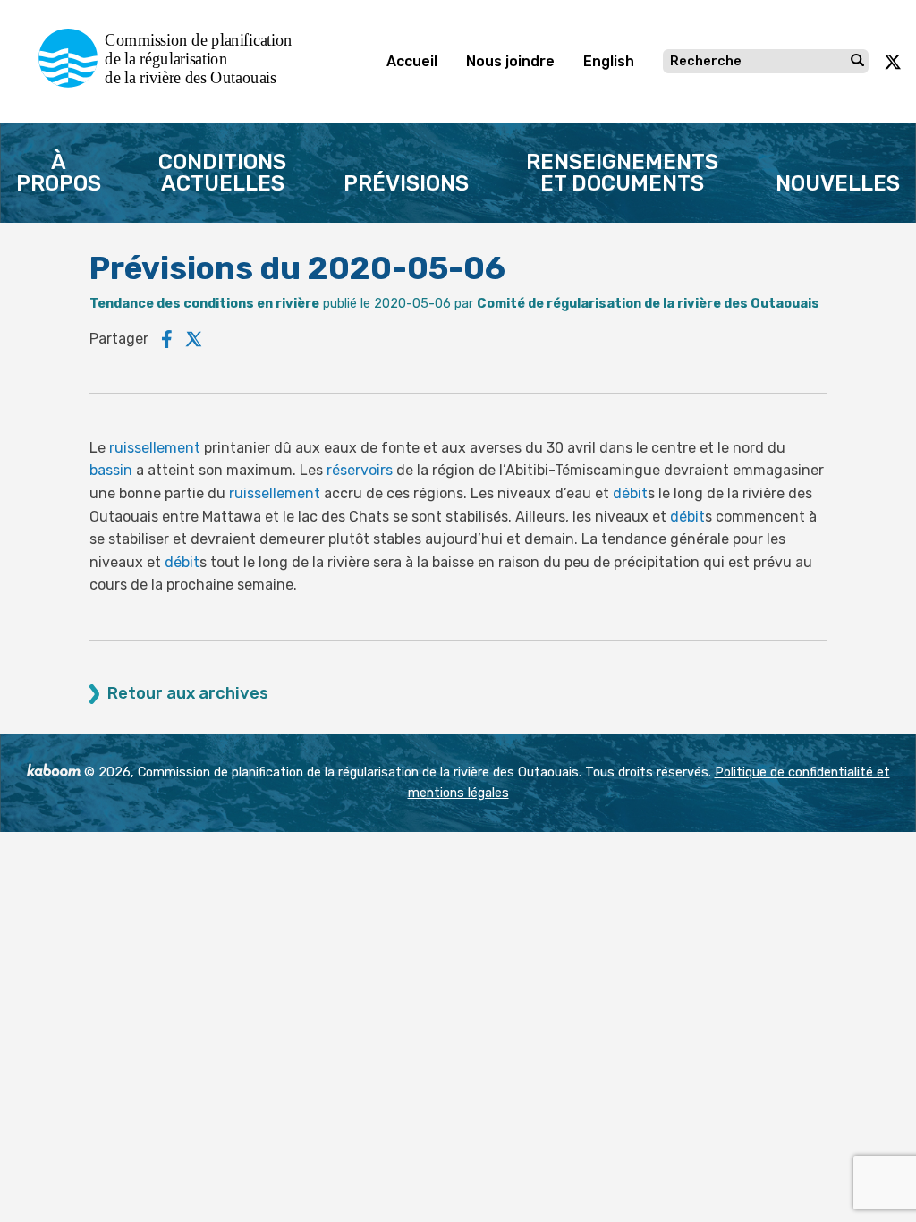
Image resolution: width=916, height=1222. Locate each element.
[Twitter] (194, 339)
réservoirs (360, 470)
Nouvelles (838, 183)
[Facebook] (167, 339)
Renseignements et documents (622, 172)
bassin (110, 470)
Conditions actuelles (222, 172)
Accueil (411, 61)
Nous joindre (510, 61)
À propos (58, 172)
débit (630, 493)
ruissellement (154, 447)
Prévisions (406, 183)
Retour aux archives (187, 693)
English (608, 61)
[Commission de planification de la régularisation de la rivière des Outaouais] (172, 82)
